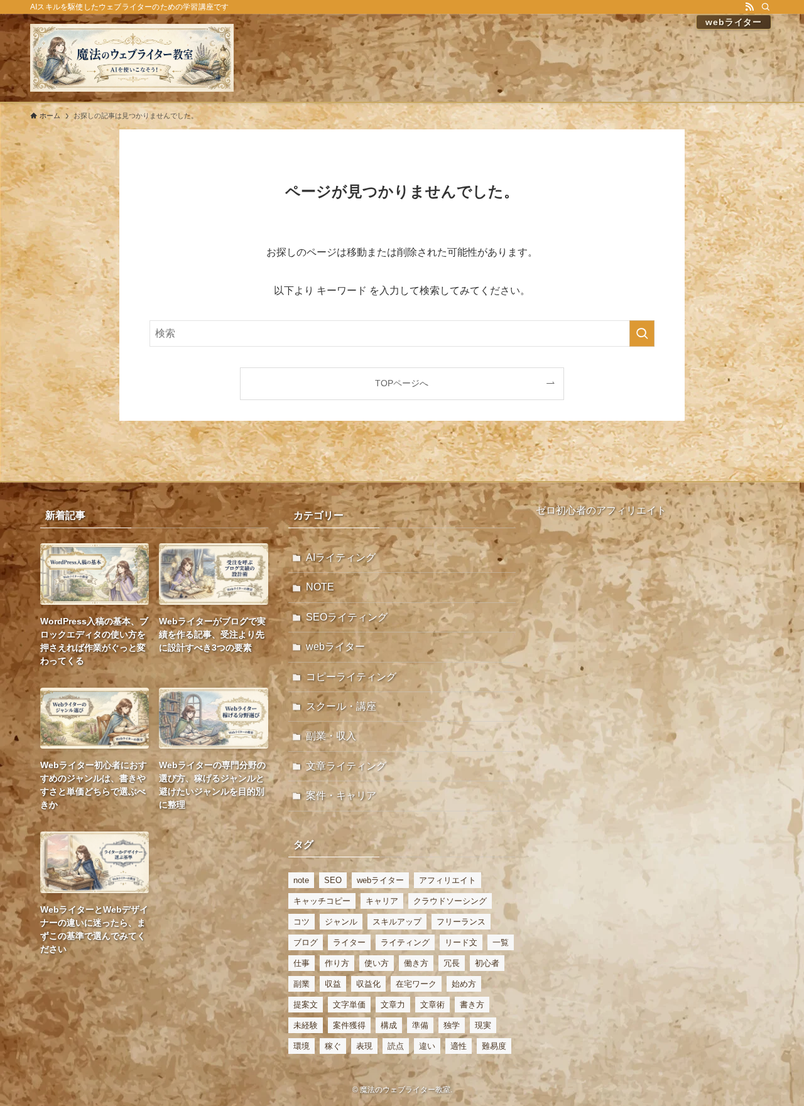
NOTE (320, 587)
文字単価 (349, 1004)
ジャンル (341, 921)
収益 (333, 984)
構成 (389, 1025)
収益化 (368, 984)
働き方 (416, 963)
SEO (333, 880)
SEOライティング (347, 617)
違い (427, 1046)
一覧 (500, 942)
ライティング (405, 942)
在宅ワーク (416, 984)
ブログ (305, 942)
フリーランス (461, 921)
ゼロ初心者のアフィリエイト (601, 510)
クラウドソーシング (450, 901)
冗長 (451, 963)
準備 (420, 1025)
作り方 (337, 963)
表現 (364, 1046)
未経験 (305, 1025)
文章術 (432, 1004)
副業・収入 (331, 735)
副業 (301, 984)
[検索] (766, 7)
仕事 (301, 963)
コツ (301, 921)
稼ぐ (333, 1046)
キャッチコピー (321, 901)
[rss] (749, 7)
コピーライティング (351, 676)
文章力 (393, 1004)
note (301, 880)
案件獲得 (349, 1025)
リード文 (461, 942)
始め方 (464, 984)
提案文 (305, 1004)
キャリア (382, 901)
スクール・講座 (341, 706)
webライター (335, 646)
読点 (396, 1046)
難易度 (494, 1046)
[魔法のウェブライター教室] (132, 58)
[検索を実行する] (642, 333)
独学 (451, 1025)
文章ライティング (346, 766)
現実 (483, 1025)
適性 (458, 1046)
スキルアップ (396, 921)
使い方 (376, 963)
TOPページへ (401, 383)
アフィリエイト (447, 880)
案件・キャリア (341, 795)
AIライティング (341, 557)
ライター (349, 942)
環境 (301, 1046)
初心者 (487, 963)
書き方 (472, 1004)
